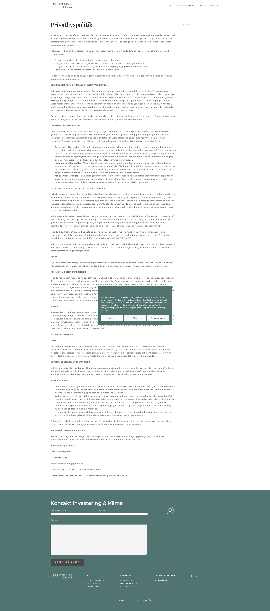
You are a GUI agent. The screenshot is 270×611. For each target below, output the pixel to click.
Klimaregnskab (185, 5)
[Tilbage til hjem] (61, 5)
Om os (202, 5)
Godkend (112, 318)
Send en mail (126, 580)
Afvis (135, 318)
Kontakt (214, 5)
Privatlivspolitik (128, 587)
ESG (171, 5)
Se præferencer (158, 318)
